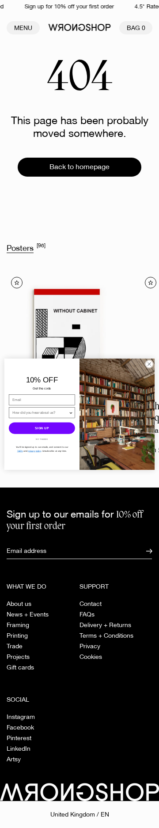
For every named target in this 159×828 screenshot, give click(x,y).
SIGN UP (42, 428)
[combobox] (40, 412)
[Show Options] (71, 412)
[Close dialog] (149, 363)
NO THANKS (42, 439)
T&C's (20, 451)
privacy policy (34, 451)
